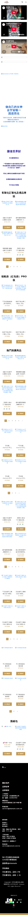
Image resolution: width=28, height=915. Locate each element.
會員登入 (4, 822)
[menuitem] (7, 266)
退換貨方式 (5, 841)
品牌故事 (5, 787)
